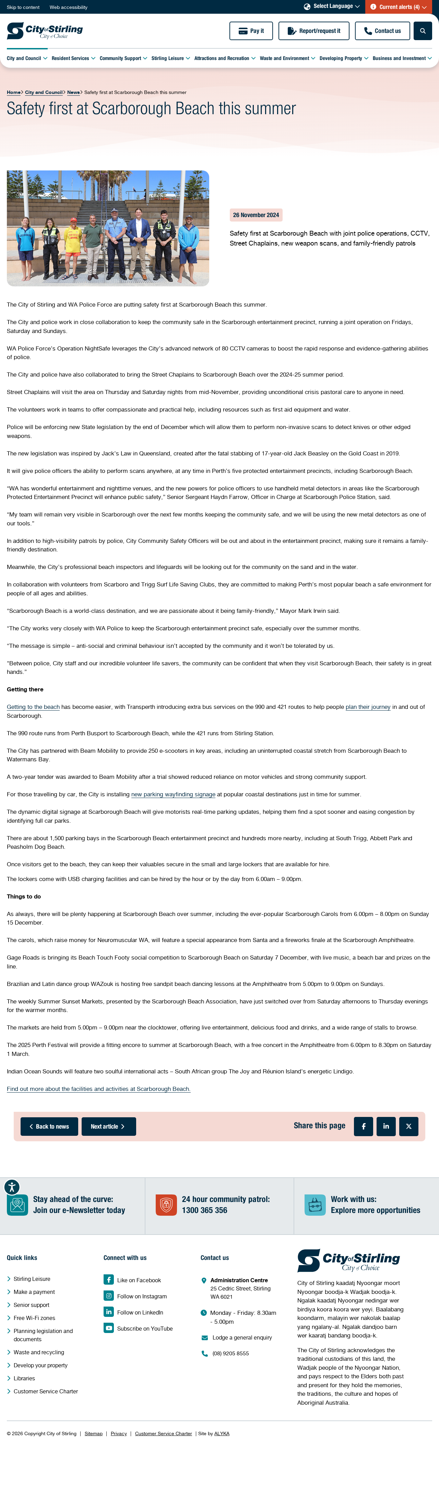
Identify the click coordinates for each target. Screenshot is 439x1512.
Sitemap (94, 1433)
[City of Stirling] (45, 31)
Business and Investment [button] (399, 58)
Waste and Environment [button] (284, 58)
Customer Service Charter (163, 1433)
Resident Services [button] (70, 58)
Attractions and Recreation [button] (221, 58)
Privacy (119, 1433)
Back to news (52, 1127)
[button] (398, 7)
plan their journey (368, 706)
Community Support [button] (120, 58)
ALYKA (221, 1433)
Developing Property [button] (341, 58)
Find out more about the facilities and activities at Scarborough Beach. (99, 1088)
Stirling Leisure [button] (168, 58)
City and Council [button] (24, 58)
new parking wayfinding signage (173, 794)
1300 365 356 (204, 1211)
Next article (104, 1127)
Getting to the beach (33, 706)
